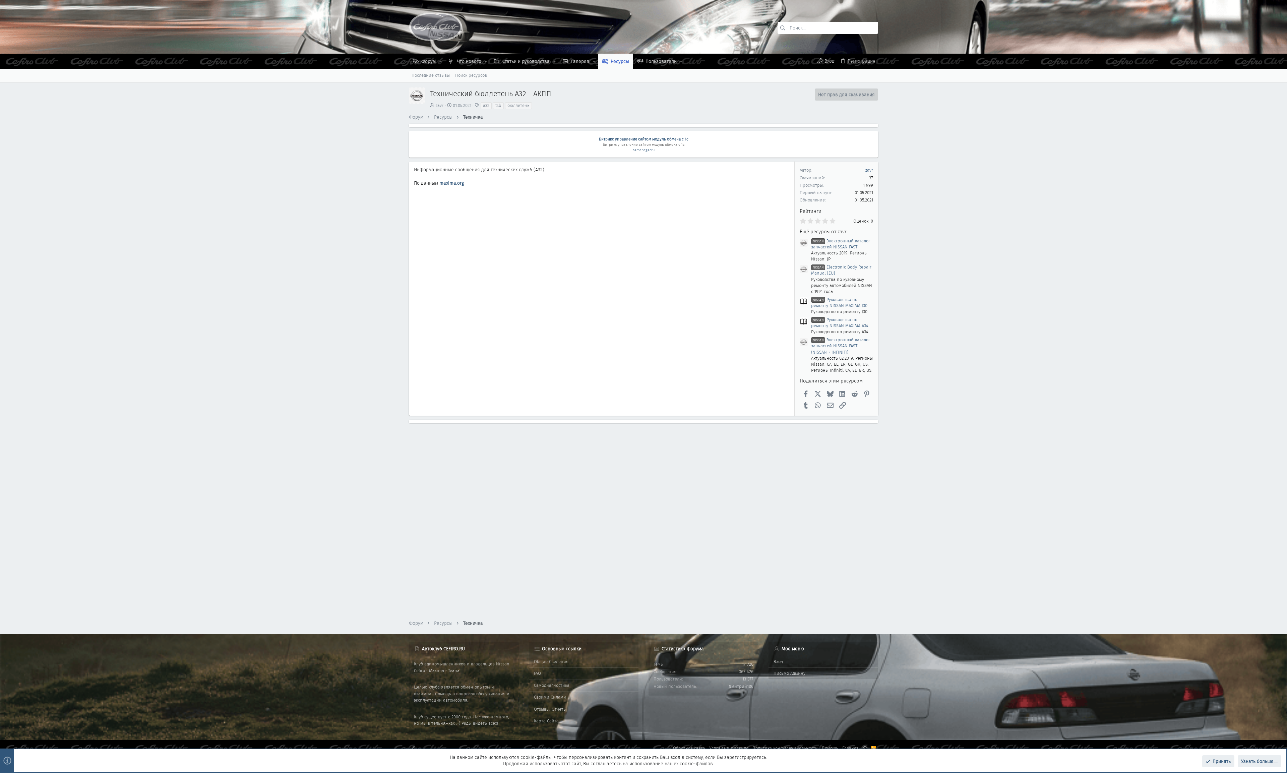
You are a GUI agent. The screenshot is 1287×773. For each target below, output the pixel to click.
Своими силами (550, 697)
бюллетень (518, 105)
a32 (486, 105)
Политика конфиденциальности (785, 748)
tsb (498, 105)
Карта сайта (546, 721)
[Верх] (865, 748)
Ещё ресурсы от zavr (823, 231)
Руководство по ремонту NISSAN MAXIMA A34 (839, 322)
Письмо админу (789, 673)
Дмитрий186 (741, 686)
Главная (850, 748)
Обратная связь (689, 748)
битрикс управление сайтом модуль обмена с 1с (643, 144)
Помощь (830, 748)
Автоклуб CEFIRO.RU (443, 648)
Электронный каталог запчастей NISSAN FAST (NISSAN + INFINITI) (840, 346)
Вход (778, 661)
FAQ (537, 673)
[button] (440, 61)
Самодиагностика (551, 685)
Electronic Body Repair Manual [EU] (841, 270)
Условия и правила (728, 748)
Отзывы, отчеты (550, 709)
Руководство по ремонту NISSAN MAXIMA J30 (839, 302)
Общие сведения (551, 661)
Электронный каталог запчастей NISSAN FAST (840, 244)
